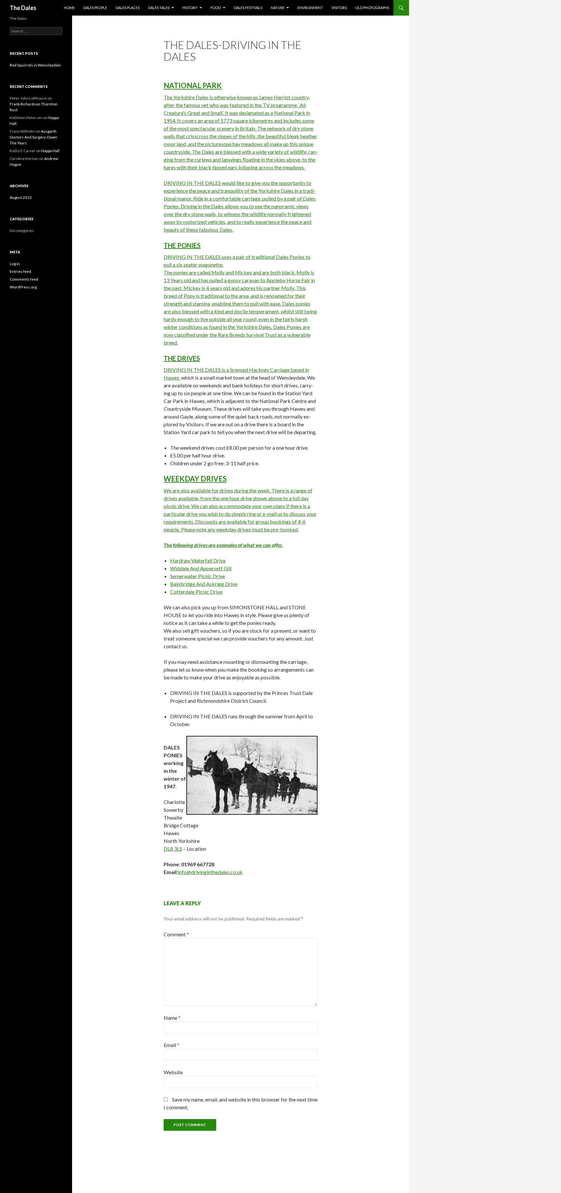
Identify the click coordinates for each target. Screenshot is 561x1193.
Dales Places (128, 8)
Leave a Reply (182, 903)
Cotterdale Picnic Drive (196, 592)
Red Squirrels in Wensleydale (35, 65)
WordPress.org (23, 287)
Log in (15, 263)
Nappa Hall (50, 150)
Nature (277, 8)
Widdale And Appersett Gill (200, 568)
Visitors (339, 8)
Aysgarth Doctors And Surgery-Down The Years (33, 137)
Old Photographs (372, 8)
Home (69, 8)
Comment (176, 934)
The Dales (23, 7)
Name (172, 1018)
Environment (310, 8)
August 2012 (21, 197)
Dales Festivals (248, 8)
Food (215, 8)
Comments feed (24, 279)
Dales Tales (158, 8)
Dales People (95, 8)
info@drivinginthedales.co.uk (210, 872)
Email (171, 1045)
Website (173, 1072)
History (189, 8)
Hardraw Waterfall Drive (198, 560)
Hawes (171, 377)
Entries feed (20, 271)
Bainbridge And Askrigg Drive (203, 584)
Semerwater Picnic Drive (197, 576)
